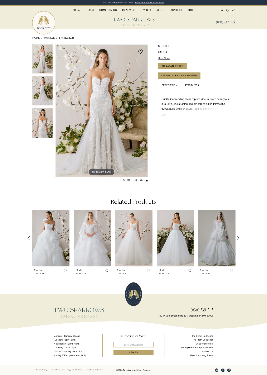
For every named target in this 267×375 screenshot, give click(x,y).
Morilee (49, 37)
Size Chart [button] (164, 58)
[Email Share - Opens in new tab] (147, 180)
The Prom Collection (202, 340)
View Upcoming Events (201, 355)
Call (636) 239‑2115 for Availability (179, 75)
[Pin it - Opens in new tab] (141, 180)
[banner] (134, 22)
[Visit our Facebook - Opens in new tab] (222, 370)
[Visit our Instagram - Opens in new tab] (216, 370)
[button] (227, 10)
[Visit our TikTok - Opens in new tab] (229, 370)
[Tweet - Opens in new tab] (136, 180)
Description (169, 85)
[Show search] (222, 10)
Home (36, 37)
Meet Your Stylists (204, 344)
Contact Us (208, 351)
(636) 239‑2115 (202, 309)
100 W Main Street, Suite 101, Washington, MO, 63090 (186, 316)
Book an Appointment (172, 66)
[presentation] (50, 238)
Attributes (192, 85)
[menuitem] (225, 22)
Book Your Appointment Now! (149, 2)
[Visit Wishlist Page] (233, 10)
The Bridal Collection (203, 336)
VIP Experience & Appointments (197, 347)
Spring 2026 (66, 37)
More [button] (164, 115)
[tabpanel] (42, 60)
